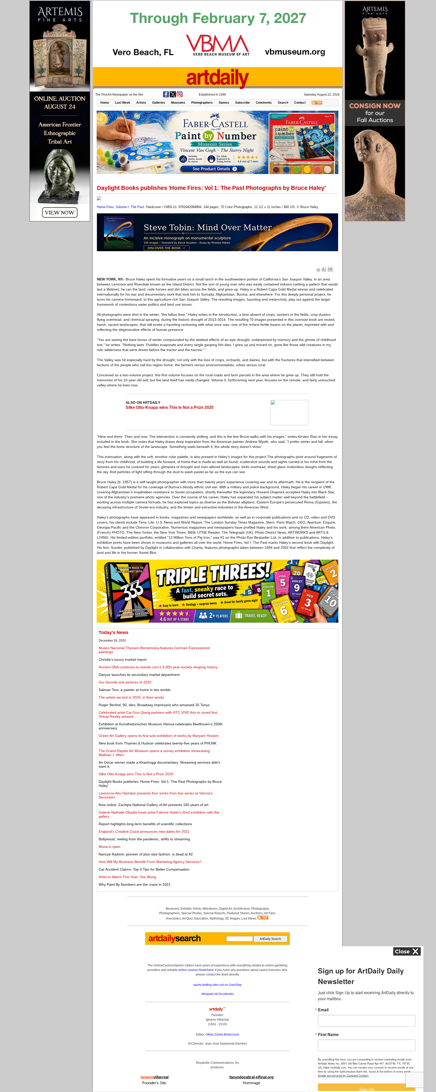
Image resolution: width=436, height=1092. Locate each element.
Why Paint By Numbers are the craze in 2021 (135, 884)
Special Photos (191, 913)
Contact (300, 102)
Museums (178, 102)
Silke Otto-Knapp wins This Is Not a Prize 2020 (169, 407)
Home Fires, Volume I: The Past (120, 207)
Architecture (241, 908)
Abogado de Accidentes (217, 994)
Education (201, 918)
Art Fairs (269, 913)
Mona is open (109, 847)
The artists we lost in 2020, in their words (131, 697)
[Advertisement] (280, 665)
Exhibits (186, 908)
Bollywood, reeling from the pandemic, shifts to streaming (144, 839)
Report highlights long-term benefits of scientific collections (145, 824)
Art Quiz (187, 918)
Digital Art (225, 908)
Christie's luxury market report (123, 659)
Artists (141, 102)
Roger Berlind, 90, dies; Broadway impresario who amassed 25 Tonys (154, 705)
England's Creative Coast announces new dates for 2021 (144, 831)
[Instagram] (180, 96)
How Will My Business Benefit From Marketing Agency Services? (150, 862)
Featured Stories (238, 913)
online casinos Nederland (195, 970)
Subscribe (242, 102)
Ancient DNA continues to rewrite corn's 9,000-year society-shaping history (158, 667)
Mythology (217, 918)
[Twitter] (173, 96)
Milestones (210, 908)
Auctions (257, 913)
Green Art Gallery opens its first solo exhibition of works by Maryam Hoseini (159, 736)
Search (283, 102)
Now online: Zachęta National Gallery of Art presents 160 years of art (153, 805)
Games (224, 102)
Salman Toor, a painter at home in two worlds (135, 690)
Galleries (158, 102)
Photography (260, 908)
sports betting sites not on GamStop (217, 985)
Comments (264, 102)
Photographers (202, 102)
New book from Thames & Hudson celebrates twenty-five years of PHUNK (157, 743)
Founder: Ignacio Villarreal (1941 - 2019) (217, 1019)
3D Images (232, 918)
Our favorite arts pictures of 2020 (125, 682)
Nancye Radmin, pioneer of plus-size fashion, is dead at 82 (146, 854)
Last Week (122, 102)
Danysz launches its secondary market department (139, 675)
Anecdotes (173, 918)
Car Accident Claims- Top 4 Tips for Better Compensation (144, 869)
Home (104, 102)
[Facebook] (166, 96)
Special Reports (214, 913)
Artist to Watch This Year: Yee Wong (127, 877)
